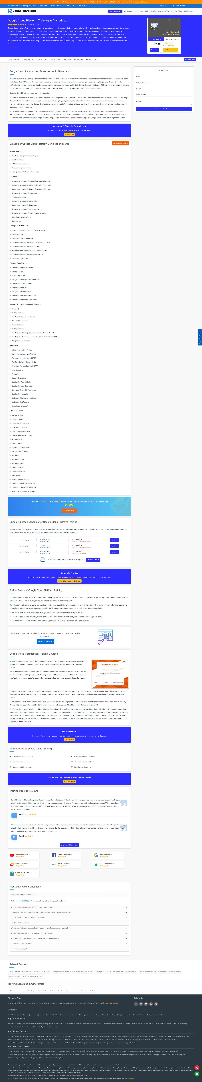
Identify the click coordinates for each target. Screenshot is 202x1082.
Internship (15, 1003)
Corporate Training (165, 11)
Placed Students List (96, 1003)
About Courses (14, 59)
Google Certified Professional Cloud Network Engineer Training (29, 971)
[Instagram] (156, 1004)
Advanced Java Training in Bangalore (51, 1058)
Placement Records (141, 2)
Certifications (115, 11)
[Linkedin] (151, 1004)
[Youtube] (146, 1004)
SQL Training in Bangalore (117, 1051)
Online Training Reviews (47, 1003)
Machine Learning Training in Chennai (85, 1043)
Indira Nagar (61, 991)
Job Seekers (188, 11)
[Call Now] (196, 1067)
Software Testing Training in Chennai (130, 1036)
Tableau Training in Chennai (107, 1039)
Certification (67, 59)
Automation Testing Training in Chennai (178, 1036)
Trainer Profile (55, 59)
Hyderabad (22, 991)
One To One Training (172, 39)
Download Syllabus (122, 143)
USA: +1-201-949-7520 (79, 6)
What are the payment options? (22, 944)
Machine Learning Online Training (142, 1023)
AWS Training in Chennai (45, 1039)
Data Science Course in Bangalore (97, 1051)
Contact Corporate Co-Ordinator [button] (69, 581)
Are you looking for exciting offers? (24, 895)
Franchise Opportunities (84, 1015)
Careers (42, 1015)
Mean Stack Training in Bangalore (84, 1054)
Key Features (78, 59)
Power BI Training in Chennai (17, 1043)
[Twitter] (141, 1004)
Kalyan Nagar (80, 991)
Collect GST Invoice (111, 1003)
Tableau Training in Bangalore (137, 1051)
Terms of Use (127, 1015)
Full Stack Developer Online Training (20, 1027)
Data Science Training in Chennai (105, 1036)
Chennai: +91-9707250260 (17, 6)
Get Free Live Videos (171, 50)
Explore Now (69, 510)
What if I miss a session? (20, 923)
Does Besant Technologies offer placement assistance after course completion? (41, 912)
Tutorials (23, 1003)
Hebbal (52, 991)
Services (18, 1015)
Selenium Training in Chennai (127, 1039)
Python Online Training (56, 1023)
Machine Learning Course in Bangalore (133, 1054)
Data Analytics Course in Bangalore (46, 1051)
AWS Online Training (14, 1023)
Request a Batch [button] (93, 559)
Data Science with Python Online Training (116, 1023)
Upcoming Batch (41, 59)
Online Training (151, 11)
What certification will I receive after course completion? (32, 933)
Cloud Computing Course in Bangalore (20, 1051)
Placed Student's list (45, 641)
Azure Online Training (180, 1023)
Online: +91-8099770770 (60, 6)
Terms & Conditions (139, 1015)
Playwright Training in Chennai (153, 1036)
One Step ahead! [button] (69, 781)
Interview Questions (69, 1003)
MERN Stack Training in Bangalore (108, 1054)
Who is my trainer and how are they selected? (28, 918)
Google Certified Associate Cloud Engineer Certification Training (160, 971)
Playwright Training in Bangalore (39, 1054)
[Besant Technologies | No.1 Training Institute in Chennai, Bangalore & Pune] (22, 13)
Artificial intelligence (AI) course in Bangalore (22, 1058)
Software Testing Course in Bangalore (71, 1051)
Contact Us (34, 1015)
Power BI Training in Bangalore (62, 1054)
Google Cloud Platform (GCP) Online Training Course (26, 976)
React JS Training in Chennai (147, 1039)
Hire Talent (178, 11)
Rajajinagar (31, 991)
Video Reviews (32, 1003)
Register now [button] (69, 134)
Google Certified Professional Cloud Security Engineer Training (73, 971)
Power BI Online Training (163, 1023)
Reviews (89, 59)
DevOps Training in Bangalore (156, 1054)
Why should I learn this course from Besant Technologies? (32, 907)
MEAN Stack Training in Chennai (38, 1043)
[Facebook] (136, 1004)
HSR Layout (12, 991)
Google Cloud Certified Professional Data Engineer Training (116, 971)
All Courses (128, 11)
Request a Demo (190, 59)
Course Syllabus (27, 59)
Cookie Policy (116, 1015)
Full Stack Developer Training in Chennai (21, 1036)
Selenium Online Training (73, 1023)
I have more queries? (19, 949)
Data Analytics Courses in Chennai (47, 1036)
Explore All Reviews (69, 845)
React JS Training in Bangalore (18, 1054)
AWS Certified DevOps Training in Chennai (21, 1039)
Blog (9, 1003)
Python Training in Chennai (167, 1039)
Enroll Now (154, 50)
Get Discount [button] (69, 739)
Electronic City (42, 991)
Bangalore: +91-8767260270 (39, 6)
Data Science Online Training (92, 1023)
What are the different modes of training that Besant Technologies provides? (39, 928)
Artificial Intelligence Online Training (45, 1027)
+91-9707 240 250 (178, 6)
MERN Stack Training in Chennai (61, 1043)
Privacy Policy (106, 1015)
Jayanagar (70, 991)
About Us (11, 1015)
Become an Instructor (67, 1015)
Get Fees (114, 540)
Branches (140, 11)
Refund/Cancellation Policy (156, 1015)
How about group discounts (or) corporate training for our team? (35, 938)
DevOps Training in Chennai (88, 1039)
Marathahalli (91, 991)
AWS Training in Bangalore (176, 1054)
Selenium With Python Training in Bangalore (162, 1051)
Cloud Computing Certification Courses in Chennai (76, 1036)
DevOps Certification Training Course (35, 1023)
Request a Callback (200, 337)
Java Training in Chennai (107, 1043)
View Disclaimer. (129, 1078)
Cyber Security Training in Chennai (65, 1039)
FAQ (95, 59)
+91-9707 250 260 (25, 901)
